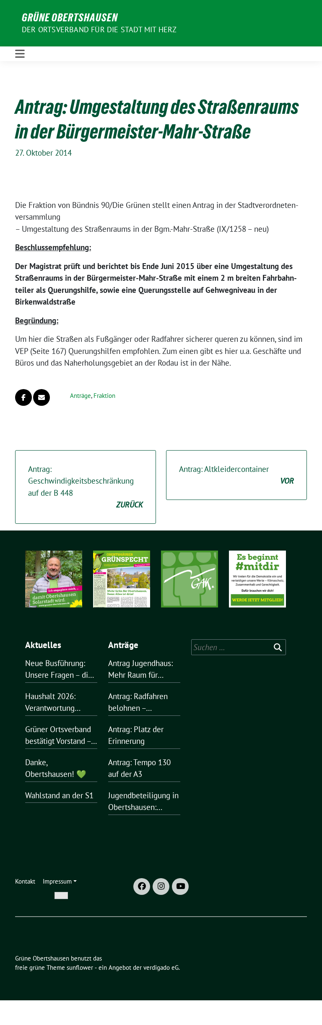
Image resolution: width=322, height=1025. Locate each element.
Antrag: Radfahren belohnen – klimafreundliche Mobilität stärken (138, 702)
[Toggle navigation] (20, 53)
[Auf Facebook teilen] (23, 397)
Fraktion (104, 396)
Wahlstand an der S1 (59, 795)
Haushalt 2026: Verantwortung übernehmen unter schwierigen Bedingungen (56, 702)
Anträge (80, 396)
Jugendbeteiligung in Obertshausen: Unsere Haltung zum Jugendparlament (143, 801)
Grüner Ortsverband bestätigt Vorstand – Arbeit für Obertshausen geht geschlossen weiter (58, 735)
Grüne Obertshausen (70, 17)
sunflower (80, 967)
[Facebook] (141, 886)
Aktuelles (43, 645)
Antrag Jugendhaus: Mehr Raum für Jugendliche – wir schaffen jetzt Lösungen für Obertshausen (140, 669)
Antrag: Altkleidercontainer (236, 475)
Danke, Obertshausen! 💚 (55, 768)
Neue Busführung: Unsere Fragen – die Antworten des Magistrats (58, 669)
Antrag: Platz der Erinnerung (136, 735)
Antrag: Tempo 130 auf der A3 (139, 768)
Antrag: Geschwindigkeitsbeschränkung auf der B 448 (85, 487)
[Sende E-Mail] (41, 397)
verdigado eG (161, 967)
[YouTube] (180, 886)
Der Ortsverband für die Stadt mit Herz (99, 29)
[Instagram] (161, 886)
